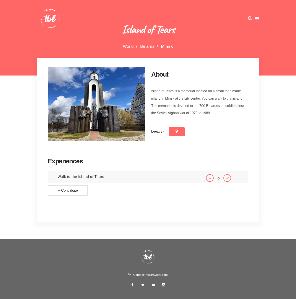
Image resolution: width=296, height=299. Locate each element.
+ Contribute (68, 190)
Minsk (167, 46)
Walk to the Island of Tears (81, 177)
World (128, 46)
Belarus (147, 46)
